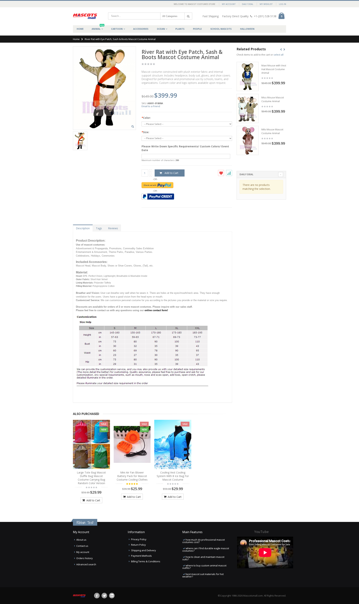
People (197, 28)
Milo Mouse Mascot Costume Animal (272, 131)
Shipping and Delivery (143, 550)
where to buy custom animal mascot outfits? (204, 567)
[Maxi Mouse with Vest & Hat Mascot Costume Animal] (248, 76)
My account (82, 552)
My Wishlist (266, 4)
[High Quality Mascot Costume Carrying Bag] (91, 444)
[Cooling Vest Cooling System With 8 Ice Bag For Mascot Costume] (172, 444)
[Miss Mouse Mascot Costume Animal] (248, 108)
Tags (99, 228)
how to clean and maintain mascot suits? (203, 558)
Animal (98, 27)
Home (76, 39)
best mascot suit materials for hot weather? (203, 575)
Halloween (247, 28)
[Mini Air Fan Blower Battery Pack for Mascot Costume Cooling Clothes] (132, 444)
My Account (229, 4)
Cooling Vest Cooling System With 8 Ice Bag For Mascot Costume (173, 476)
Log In (282, 4)
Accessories (140, 28)
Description (83, 228)
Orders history (84, 558)
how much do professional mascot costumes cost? (203, 541)
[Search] (188, 16)
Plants (179, 28)
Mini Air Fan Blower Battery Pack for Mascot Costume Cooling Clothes (132, 476)
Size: (145, 132)
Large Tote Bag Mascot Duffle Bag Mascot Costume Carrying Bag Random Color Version (91, 478)
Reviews (113, 228)
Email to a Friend (151, 106)
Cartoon (117, 28)
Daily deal (247, 4)
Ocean (161, 28)
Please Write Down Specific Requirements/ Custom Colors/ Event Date (185, 148)
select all (278, 54)
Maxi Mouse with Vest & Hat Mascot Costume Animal (274, 69)
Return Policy (138, 544)
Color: (146, 117)
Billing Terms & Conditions (145, 561)
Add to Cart (93, 500)
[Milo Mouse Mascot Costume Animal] (248, 140)
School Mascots (220, 28)
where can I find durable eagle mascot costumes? (205, 549)
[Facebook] (97, 595)
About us (81, 539)
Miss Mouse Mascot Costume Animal (272, 99)
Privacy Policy (138, 539)
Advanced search (86, 564)
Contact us (82, 546)
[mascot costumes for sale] (85, 16)
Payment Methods (141, 555)
